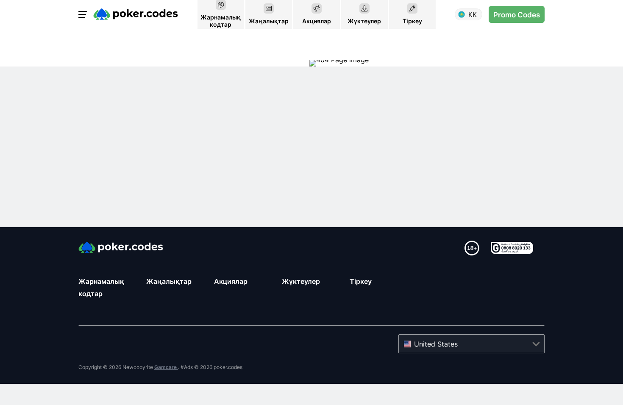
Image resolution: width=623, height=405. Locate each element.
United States (436, 344)
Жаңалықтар (169, 281)
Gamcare (166, 367)
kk (472, 15)
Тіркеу (361, 281)
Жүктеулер (301, 281)
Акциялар (231, 281)
